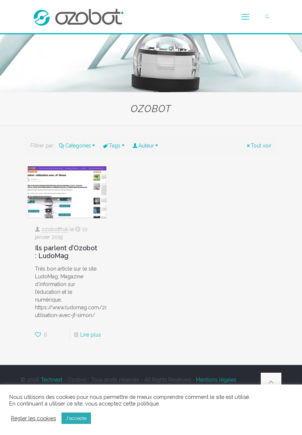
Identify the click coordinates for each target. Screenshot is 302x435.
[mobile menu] (245, 16)
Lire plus (90, 335)
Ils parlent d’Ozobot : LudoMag (66, 252)
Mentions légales (216, 380)
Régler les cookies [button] (33, 418)
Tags (114, 146)
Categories (78, 146)
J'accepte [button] (76, 418)
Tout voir (261, 146)
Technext (51, 380)
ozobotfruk (55, 229)
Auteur (146, 146)
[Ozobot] (78, 16)
